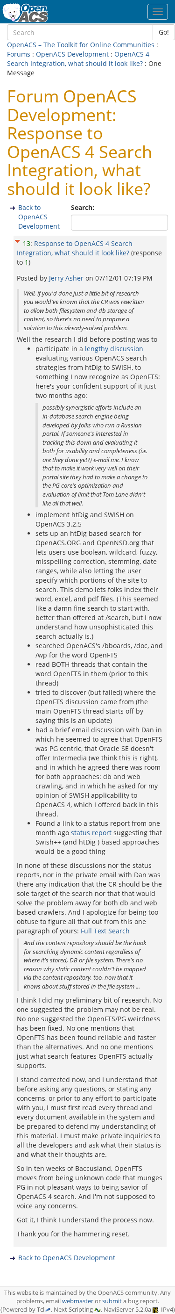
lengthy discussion (114, 348)
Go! (164, 32)
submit (112, 1301)
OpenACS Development (72, 54)
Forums (18, 54)
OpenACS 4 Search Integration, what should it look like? (78, 59)
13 (26, 243)
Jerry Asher (67, 278)
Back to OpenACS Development (39, 217)
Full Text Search (105, 930)
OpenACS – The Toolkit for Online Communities (80, 44)
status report (91, 832)
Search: (83, 207)
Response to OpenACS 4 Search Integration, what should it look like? (75, 248)
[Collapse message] (17, 240)
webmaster (77, 1301)
